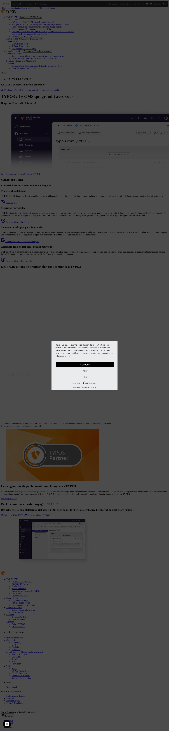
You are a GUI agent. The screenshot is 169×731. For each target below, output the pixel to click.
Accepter (85, 364)
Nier (85, 370)
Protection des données (88, 387)
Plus (85, 376)
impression (76, 387)
